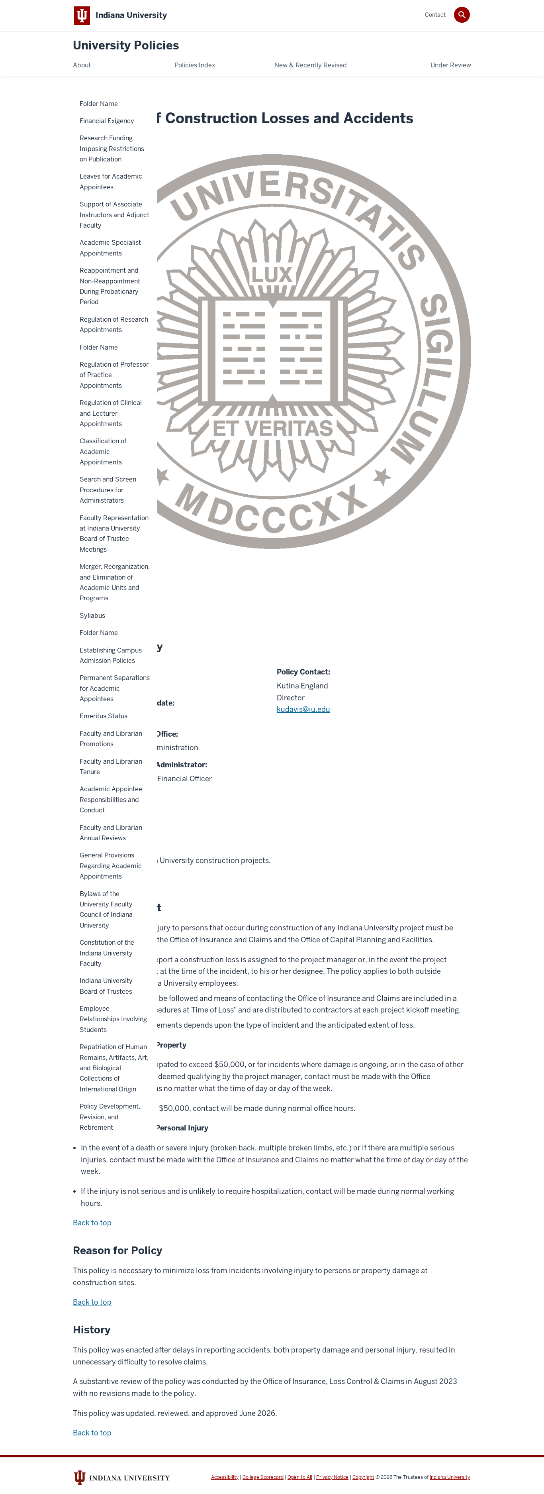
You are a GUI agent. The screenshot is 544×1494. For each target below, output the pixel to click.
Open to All (300, 1477)
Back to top (92, 1222)
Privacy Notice (332, 1477)
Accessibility (225, 1477)
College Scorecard (263, 1477)
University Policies (126, 45)
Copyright (363, 1477)
